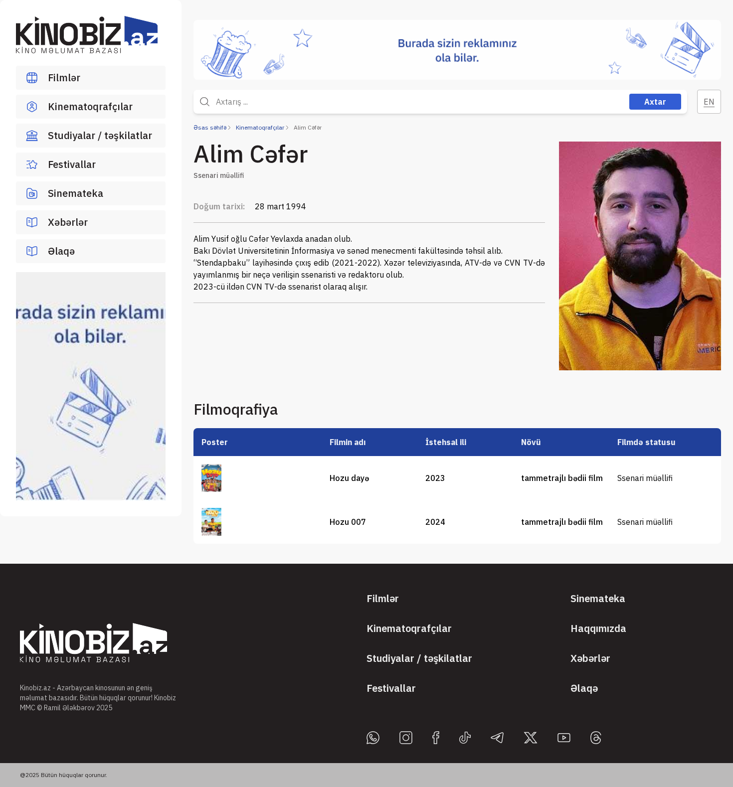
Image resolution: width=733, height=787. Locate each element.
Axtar (655, 102)
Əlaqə (61, 251)
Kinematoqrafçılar (90, 106)
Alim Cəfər (308, 127)
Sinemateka (75, 193)
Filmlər (64, 77)
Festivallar (72, 164)
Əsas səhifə (209, 127)
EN (709, 102)
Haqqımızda (598, 628)
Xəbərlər (68, 222)
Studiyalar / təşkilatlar (100, 135)
